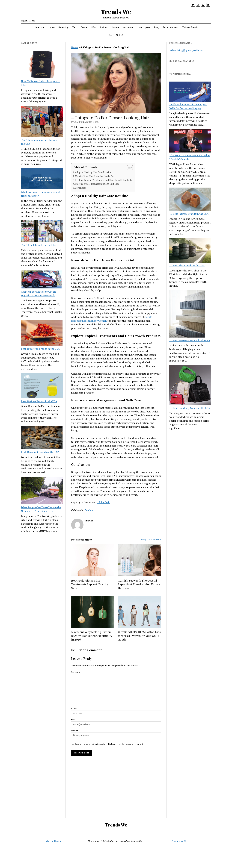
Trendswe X (179, 841)
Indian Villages (52, 841)
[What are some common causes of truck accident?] (42, 179)
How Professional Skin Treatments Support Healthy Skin (89, 584)
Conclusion (80, 187)
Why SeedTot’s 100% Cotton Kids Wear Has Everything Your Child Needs (139, 635)
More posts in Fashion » (151, 539)
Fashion (89, 510)
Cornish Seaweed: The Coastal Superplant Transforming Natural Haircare (139, 584)
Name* (74, 708)
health (38, 27)
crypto (51, 27)
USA (93, 27)
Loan (139, 27)
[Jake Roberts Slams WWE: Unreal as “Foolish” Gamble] (190, 141)
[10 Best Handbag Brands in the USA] (190, 385)
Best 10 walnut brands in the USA (40, 452)
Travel (84, 27)
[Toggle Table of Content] (128, 167)
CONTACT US (116, 34)
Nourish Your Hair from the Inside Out (94, 176)
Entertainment (170, 27)
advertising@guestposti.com (186, 50)
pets (148, 27)
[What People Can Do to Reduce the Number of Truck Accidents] (42, 491)
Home (115, 27)
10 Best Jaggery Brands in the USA (188, 213)
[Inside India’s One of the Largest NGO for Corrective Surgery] (190, 92)
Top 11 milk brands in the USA (38, 245)
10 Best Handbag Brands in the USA (189, 408)
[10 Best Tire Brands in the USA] (190, 251)
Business (104, 27)
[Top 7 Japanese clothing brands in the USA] (42, 122)
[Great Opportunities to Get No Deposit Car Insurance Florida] (42, 280)
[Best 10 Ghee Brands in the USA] (42, 386)
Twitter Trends (190, 27)
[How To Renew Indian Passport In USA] (42, 65)
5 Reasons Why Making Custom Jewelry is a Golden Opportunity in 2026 (91, 635)
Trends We (116, 12)
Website (74, 730)
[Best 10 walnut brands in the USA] (42, 438)
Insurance (128, 27)
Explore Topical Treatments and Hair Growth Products (103, 180)
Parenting (63, 27)
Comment (75, 672)
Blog (156, 27)
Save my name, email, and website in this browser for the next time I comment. (109, 744)
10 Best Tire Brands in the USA (187, 265)
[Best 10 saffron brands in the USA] (42, 333)
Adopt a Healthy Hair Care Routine (93, 172)
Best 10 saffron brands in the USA (40, 348)
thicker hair (103, 502)
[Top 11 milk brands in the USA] (42, 231)
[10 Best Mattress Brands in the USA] (187, 314)
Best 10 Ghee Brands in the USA (39, 401)
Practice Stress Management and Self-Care (97, 183)
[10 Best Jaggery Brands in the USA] (190, 200)
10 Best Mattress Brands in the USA (189, 340)
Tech (74, 27)
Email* (74, 719)
